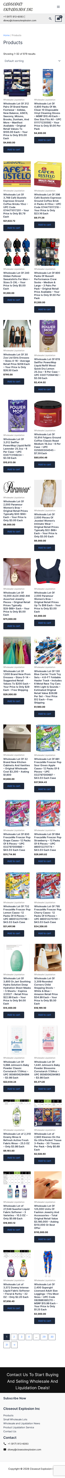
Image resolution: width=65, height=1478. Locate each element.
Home (6, 35)
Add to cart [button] (13, 149)
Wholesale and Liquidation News (21, 1423)
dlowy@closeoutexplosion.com (24, 1449)
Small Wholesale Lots (15, 1419)
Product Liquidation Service (18, 1427)
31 (7, 1344)
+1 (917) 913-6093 (18, 1443)
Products (8, 1415)
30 (52, 1336)
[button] (50, 19)
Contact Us (9, 1431)
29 (44, 1336)
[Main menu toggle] (58, 6)
